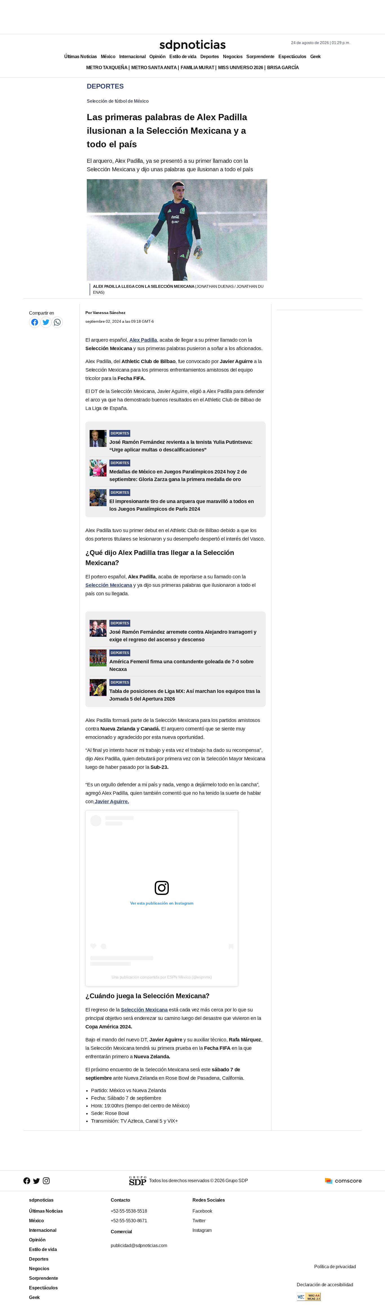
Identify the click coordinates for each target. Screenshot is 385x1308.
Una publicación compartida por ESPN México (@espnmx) (162, 977)
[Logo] (192, 45)
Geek (315, 56)
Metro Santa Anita (154, 67)
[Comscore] (343, 1180)
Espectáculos (292, 56)
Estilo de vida (182, 56)
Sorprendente (260, 56)
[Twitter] (46, 322)
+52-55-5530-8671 (129, 1220)
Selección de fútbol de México (118, 101)
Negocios (232, 56)
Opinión (157, 56)
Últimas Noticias (80, 56)
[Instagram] (46, 1180)
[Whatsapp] (57, 322)
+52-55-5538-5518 (129, 1211)
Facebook (202, 1211)
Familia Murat (197, 67)
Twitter (199, 1220)
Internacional (132, 56)
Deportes (209, 56)
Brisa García (283, 67)
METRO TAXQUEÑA (107, 67)
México (108, 56)
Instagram (202, 1230)
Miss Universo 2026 (240, 67)
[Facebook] (34, 322)
